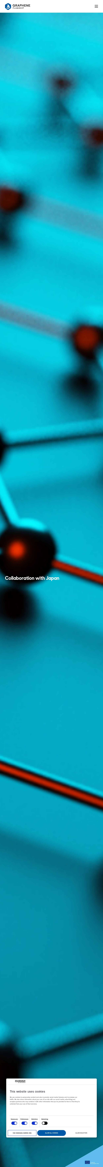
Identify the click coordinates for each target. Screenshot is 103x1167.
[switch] (24, 1123)
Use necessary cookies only (22, 1133)
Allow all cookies (51, 1133)
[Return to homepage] (20, 7)
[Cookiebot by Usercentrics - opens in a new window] (16, 1081)
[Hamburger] (96, 6)
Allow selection (81, 1133)
